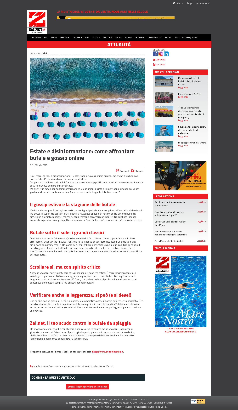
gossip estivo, (75, 366)
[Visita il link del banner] (180, 175)
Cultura (107, 37)
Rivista (168, 37)
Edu (46, 37)
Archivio (109, 406)
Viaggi (128, 37)
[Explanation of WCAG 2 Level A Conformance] (198, 400)
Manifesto (99, 406)
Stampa (138, 171)
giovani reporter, (90, 366)
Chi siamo (36, 37)
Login (190, 3)
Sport (118, 37)
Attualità (119, 44)
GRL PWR (64, 37)
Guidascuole (155, 37)
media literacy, (41, 366)
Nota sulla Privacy (131, 406)
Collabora (160, 64)
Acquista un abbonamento (180, 331)
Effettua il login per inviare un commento (87, 386)
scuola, (102, 366)
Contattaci (160, 59)
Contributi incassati (163, 402)
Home (32, 53)
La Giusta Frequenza (186, 37)
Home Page (76, 406)
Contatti (118, 406)
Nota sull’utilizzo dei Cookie (154, 406)
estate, (64, 366)
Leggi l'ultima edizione (180, 328)
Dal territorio (81, 37)
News (54, 37)
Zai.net (109, 366)
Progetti (140, 37)
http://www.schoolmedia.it (107, 351)
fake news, (54, 366)
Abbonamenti (203, 3)
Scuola (96, 37)
